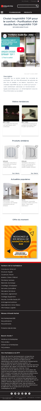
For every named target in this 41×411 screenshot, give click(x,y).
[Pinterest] (22, 393)
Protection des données (8, 328)
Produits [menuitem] (28, 12)
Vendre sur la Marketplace (9, 339)
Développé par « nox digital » (34, 397)
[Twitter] (15, 393)
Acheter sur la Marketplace (9, 345)
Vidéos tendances (20, 102)
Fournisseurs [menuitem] (15, 12)
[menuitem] (2, 12)
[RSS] (29, 393)
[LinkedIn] (19, 393)
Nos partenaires (6, 324)
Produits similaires (20, 141)
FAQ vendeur (5, 342)
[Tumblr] (26, 393)
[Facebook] (12, 393)
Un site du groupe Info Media (20, 398)
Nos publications (6, 321)
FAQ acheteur (5, 347)
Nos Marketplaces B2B (8, 318)
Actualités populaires (20, 179)
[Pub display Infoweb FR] (20, 242)
